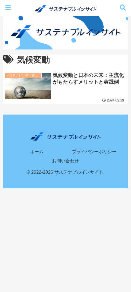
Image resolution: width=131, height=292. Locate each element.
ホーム (37, 151)
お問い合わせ (65, 160)
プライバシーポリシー (94, 151)
